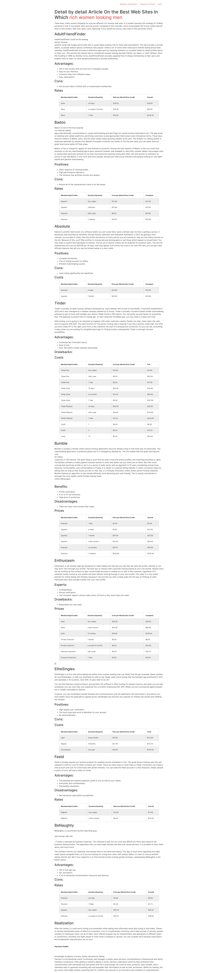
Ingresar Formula (147, 4)
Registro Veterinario (128, 4)
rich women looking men (95, 17)
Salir (160, 4)
